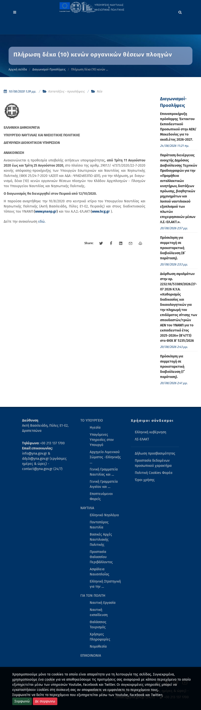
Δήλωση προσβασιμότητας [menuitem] (155, 453)
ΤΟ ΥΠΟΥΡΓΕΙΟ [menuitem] (91, 420)
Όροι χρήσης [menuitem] (145, 480)
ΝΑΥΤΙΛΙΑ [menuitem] (87, 508)
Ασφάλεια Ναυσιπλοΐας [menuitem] (99, 571)
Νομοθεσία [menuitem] (98, 646)
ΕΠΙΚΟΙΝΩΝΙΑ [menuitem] (90, 655)
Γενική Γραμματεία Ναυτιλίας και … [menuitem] (104, 472)
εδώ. (41, 221)
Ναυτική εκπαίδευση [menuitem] (99, 612)
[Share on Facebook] (111, 243)
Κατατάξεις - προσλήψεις (66, 91)
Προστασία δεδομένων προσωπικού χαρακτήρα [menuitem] (153, 463)
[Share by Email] (131, 243)
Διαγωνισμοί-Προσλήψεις (49, 69)
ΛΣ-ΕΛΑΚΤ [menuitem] (142, 439)
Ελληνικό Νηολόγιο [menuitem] (104, 515)
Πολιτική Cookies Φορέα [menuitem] (153, 473)
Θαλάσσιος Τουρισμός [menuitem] (98, 624)
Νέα (99, 91)
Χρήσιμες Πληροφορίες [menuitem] (100, 636)
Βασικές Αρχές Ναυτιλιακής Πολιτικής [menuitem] (101, 539)
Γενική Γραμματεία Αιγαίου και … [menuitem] (104, 484)
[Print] (140, 243)
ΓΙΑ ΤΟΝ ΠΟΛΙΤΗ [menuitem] (92, 596)
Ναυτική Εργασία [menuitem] (102, 603)
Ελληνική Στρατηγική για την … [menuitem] (105, 584)
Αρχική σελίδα (18, 69)
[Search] (180, 11)
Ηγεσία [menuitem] (95, 427)
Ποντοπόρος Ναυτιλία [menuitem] (99, 524)
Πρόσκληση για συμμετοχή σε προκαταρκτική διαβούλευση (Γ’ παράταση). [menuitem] (172, 366)
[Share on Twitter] (101, 243)
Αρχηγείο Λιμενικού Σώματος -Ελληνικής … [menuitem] (105, 457)
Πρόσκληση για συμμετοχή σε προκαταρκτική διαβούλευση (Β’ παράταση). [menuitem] (172, 248)
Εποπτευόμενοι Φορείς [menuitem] (101, 496)
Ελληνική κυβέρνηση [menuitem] (150, 432)
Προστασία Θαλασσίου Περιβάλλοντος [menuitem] (101, 557)
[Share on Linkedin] (121, 243)
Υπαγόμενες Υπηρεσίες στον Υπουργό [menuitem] (102, 440)
